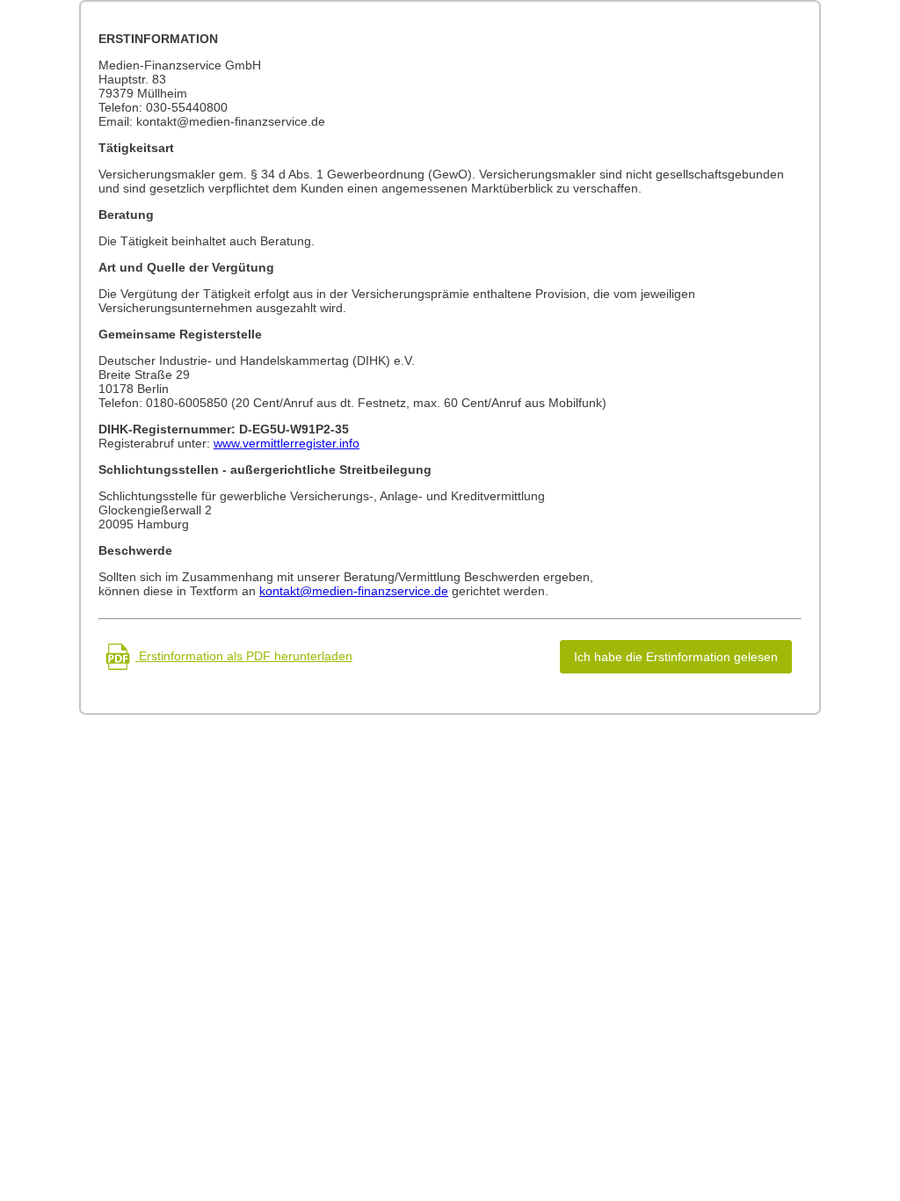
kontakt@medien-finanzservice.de (353, 591)
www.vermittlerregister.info (286, 443)
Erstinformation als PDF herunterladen (243, 656)
